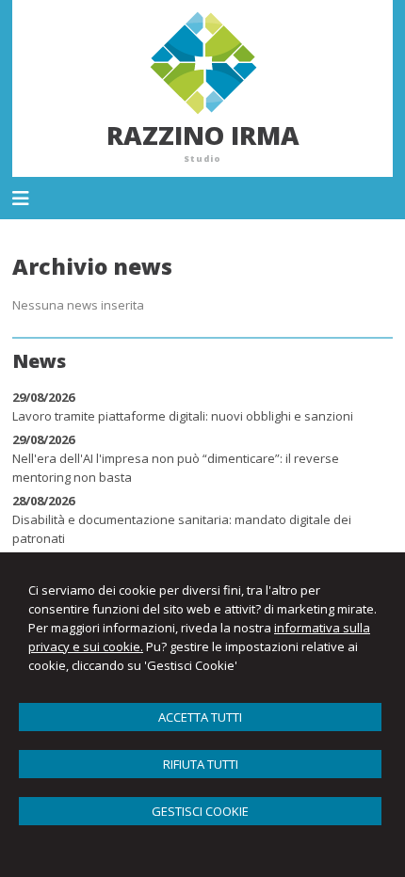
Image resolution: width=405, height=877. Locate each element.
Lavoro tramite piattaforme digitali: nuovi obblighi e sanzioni (182, 415)
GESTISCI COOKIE (200, 811)
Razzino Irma (203, 135)
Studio (202, 158)
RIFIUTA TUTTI (200, 764)
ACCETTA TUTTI (200, 717)
